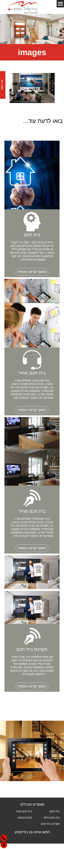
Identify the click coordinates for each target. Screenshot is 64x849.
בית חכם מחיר (24, 811)
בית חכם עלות (51, 817)
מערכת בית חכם (50, 824)
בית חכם (55, 811)
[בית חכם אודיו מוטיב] (22, 7)
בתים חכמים (25, 817)
